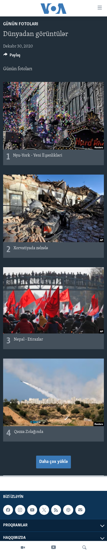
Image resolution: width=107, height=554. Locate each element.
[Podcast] (68, 510)
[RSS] (56, 510)
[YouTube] (53, 547)
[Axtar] (84, 547)
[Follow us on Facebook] (8, 510)
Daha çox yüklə (53, 462)
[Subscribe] (80, 510)
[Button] (12, 56)
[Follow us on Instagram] (20, 510)
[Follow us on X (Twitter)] (44, 510)
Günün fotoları (20, 24)
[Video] (23, 547)
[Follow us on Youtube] (32, 510)
